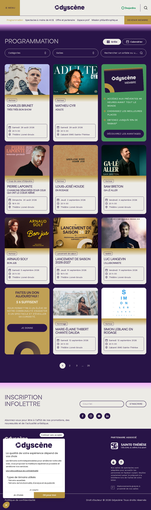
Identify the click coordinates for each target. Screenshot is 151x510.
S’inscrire (136, 403)
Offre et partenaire (65, 20)
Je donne (27, 327)
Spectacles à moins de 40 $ (39, 20)
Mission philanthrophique (105, 20)
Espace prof (83, 20)
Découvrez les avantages (124, 133)
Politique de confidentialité (20, 500)
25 (88, 365)
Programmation (15, 20)
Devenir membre (137, 20)
